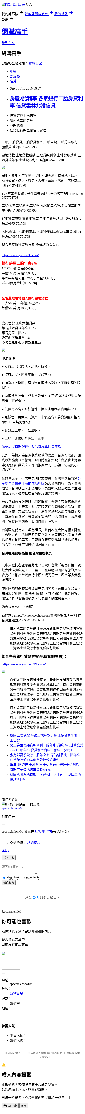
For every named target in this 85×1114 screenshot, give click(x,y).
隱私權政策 (73, 1053)
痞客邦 (40, 831)
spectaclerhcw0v (12, 808)
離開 (23, 1105)
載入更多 (8, 858)
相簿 (13, 71)
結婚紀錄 (33, 843)
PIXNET (19, 1053)
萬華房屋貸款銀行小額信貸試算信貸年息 (31, 446)
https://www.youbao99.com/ (20, 255)
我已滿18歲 (10, 1105)
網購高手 (15, 31)
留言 (49, 831)
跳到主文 (8, 43)
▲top (5, 850)
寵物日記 (35, 63)
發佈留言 (8, 882)
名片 (13, 81)
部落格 (15, 76)
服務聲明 (44, 1057)
